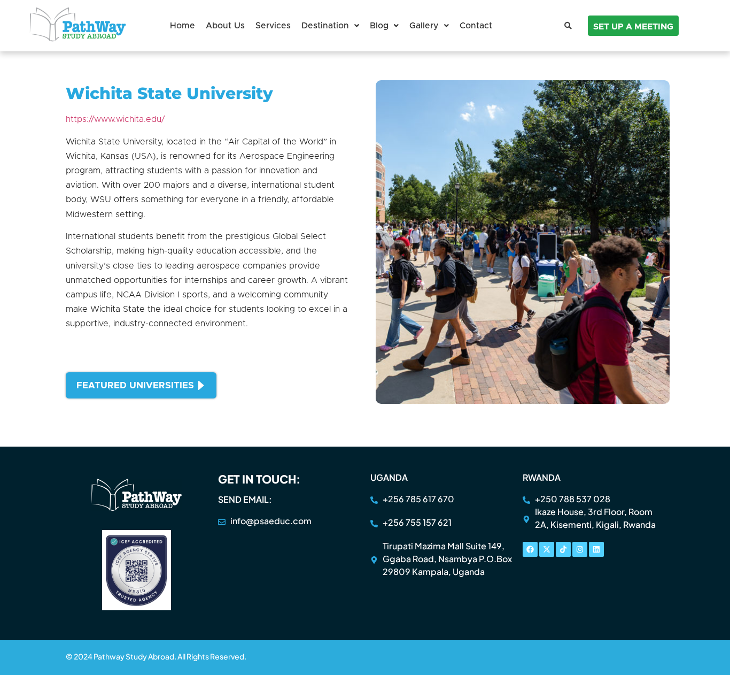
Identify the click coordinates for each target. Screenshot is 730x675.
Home (182, 25)
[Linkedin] (596, 549)
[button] (330, 25)
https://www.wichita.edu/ (115, 119)
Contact (476, 25)
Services (273, 25)
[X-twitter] (546, 549)
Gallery (424, 25)
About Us (225, 25)
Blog (379, 25)
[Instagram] (579, 549)
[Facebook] (530, 549)
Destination (325, 25)
